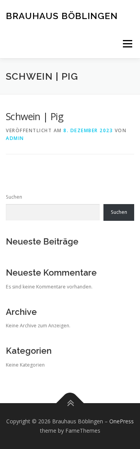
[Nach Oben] (70, 403)
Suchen (14, 197)
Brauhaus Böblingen (62, 15)
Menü (127, 43)
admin (15, 138)
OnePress (121, 421)
